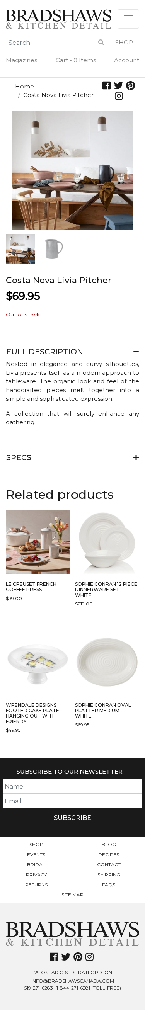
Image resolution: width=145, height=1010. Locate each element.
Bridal (36, 864)
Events (36, 854)
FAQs (108, 885)
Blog (109, 844)
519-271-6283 (38, 988)
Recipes (109, 854)
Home (24, 86)
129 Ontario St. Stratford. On (72, 972)
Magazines (21, 60)
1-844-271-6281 (73, 988)
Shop (124, 42)
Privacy (36, 874)
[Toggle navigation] (128, 19)
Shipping (108, 874)
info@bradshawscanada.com (72, 981)
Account (126, 60)
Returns (36, 885)
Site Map (72, 895)
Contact (109, 864)
